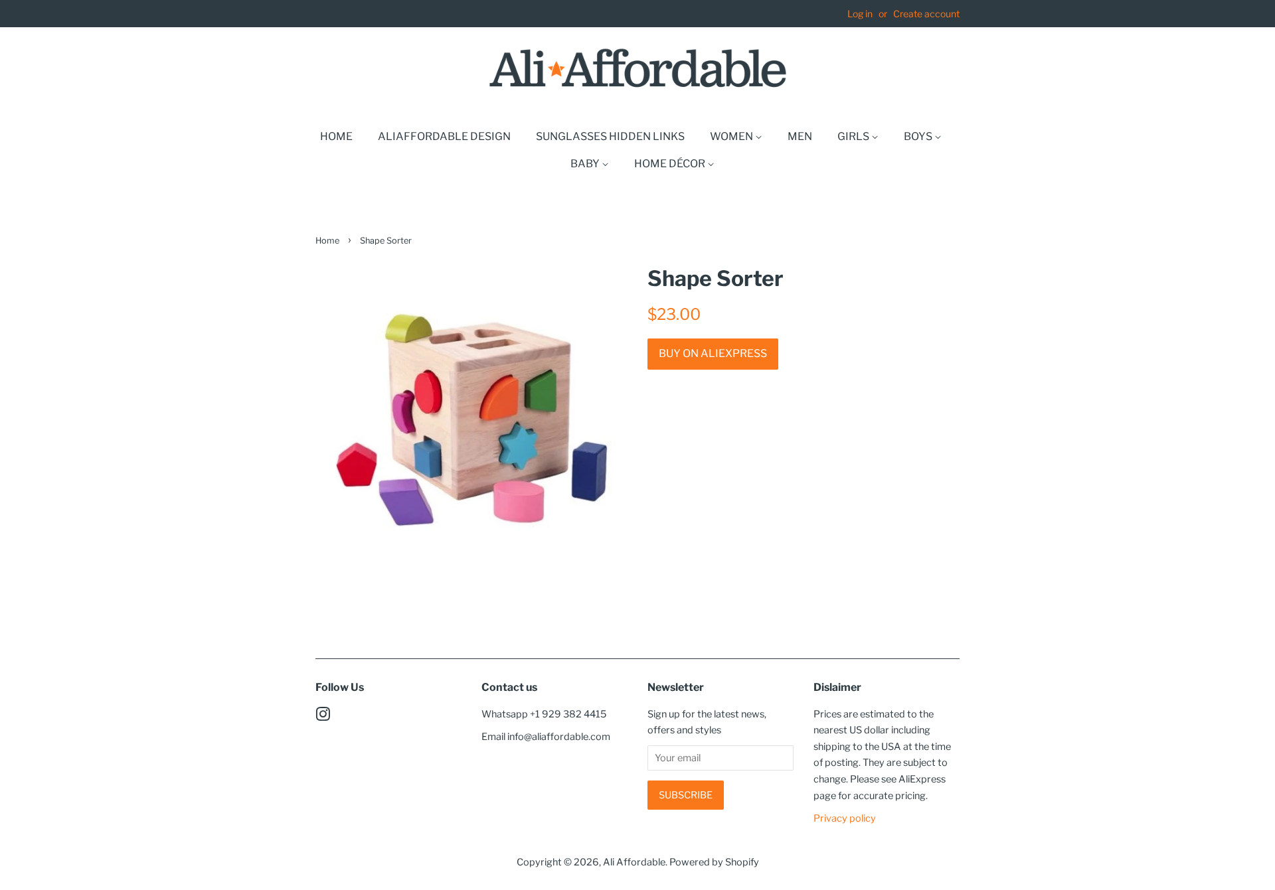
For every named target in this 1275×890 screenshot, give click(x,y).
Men (800, 136)
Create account (926, 13)
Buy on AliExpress (713, 353)
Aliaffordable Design (444, 136)
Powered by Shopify (714, 862)
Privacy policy (844, 818)
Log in (860, 13)
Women (732, 136)
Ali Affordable (634, 862)
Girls (854, 136)
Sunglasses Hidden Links (610, 136)
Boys (919, 136)
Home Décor (670, 163)
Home (336, 136)
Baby (586, 163)
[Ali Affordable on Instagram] (322, 717)
